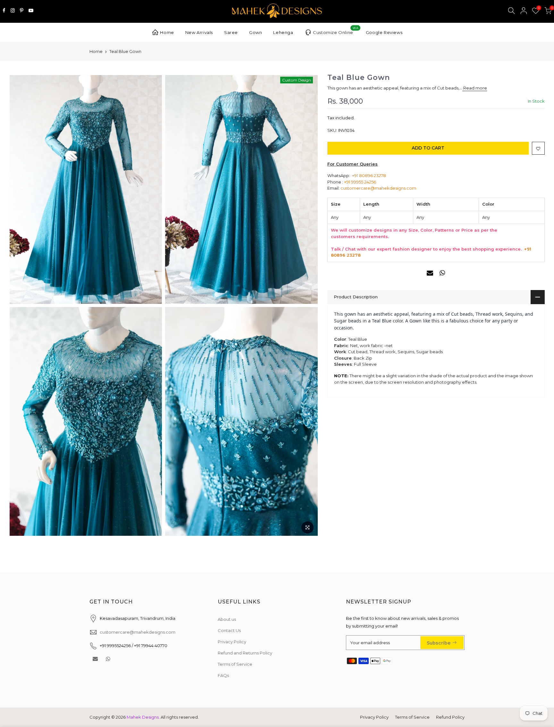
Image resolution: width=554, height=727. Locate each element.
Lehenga (283, 32)
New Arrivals (199, 32)
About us (227, 619)
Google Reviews (384, 32)
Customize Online (335, 30)
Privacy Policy (232, 641)
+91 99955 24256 (360, 181)
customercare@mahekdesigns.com (378, 188)
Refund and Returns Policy (245, 652)
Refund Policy (450, 717)
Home (167, 32)
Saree (231, 32)
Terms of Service (235, 664)
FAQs (223, 675)
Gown (255, 32)
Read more (474, 88)
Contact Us (229, 630)
